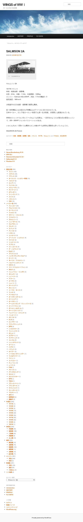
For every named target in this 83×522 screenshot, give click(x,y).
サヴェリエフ (13, 388)
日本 (10, 201)
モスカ (11, 374)
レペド (11, 365)
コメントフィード (12, 507)
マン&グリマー (13, 356)
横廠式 (11, 399)
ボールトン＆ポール (15, 308)
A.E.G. (11, 265)
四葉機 (11, 436)
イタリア (11, 181)
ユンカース (12, 235)
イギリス (11, 174)
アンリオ (11, 231)
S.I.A (10, 319)
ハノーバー (12, 276)
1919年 (11, 422)
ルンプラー (12, 322)
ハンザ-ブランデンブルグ (17, 256)
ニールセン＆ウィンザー (16, 354)
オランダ (11, 192)
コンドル (11, 340)
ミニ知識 (9, 472)
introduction (10, 36)
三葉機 (11, 433)
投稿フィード (10, 505)
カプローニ (12, 335)
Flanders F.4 (10, 161)
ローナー (11, 258)
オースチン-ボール (14, 297)
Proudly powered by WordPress (41, 518)
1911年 (11, 404)
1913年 (11, 408)
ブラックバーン (14, 383)
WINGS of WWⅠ (14, 4)
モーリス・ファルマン (16, 260)
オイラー (11, 351)
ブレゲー (11, 226)
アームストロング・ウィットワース (20, 303)
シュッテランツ (14, 342)
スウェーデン (13, 187)
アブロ (11, 244)
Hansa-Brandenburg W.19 (14, 152)
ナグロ (11, 347)
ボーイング (12, 285)
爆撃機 (11, 449)
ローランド (12, 210)
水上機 (11, 438)
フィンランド (13, 194)
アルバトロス (13, 208)
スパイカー (12, 360)
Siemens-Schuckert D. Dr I (15, 157)
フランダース (13, 385)
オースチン (12, 301)
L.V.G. (11, 233)
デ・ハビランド (14, 249)
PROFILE (30, 36)
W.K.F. (11, 269)
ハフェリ (11, 349)
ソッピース (12, 242)
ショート (11, 283)
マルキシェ (12, 392)
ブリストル (12, 253)
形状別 (8, 426)
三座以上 (11, 470)
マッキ (11, 292)
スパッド (11, 228)
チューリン (12, 363)
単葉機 (11, 429)
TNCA (11, 381)
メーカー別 (9, 203)
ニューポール (13, 222)
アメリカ (11, 185)
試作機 (11, 454)
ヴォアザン (12, 224)
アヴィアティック (14, 324)
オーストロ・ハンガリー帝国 (18, 178)
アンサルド (12, 294)
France (56, 136)
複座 (29, 136)
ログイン (9, 502)
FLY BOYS (39, 36)
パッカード (12, 315)
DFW (10, 326)
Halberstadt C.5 (11, 159)
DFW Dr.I (9, 154)
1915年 (11, 413)
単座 (10, 465)
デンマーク (12, 190)
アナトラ (11, 370)
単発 (14, 136)
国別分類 (9, 169)
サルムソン (47, 136)
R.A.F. (11, 251)
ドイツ (11, 171)
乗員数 (8, 463)
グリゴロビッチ (14, 372)
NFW (10, 379)
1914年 (11, 410)
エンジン (9, 456)
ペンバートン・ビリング (16, 313)
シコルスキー (13, 329)
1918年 (11, 420)
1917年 (40, 136)
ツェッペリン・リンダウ (16, 272)
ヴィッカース (13, 247)
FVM (10, 367)
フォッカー (12, 206)
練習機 (11, 442)
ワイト (11, 358)
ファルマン (12, 217)
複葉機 (19, 136)
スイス (11, 197)
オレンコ (11, 288)
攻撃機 (11, 452)
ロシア (11, 183)
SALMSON (63, 136)
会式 (10, 395)
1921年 (11, 424)
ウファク (11, 240)
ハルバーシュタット (15, 263)
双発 (10, 461)
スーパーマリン (14, 306)
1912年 (11, 406)
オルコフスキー (14, 376)
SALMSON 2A (15, 51)
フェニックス (13, 331)
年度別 (8, 401)
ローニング (12, 299)
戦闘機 (11, 447)
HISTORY (21, 36)
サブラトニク (13, 338)
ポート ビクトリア (14, 310)
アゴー (11, 278)
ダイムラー (12, 274)
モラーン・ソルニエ (15, 215)
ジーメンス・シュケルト (16, 238)
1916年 (11, 415)
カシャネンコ (13, 390)
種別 (7, 440)
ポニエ (11, 333)
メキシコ (11, 199)
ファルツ (11, 212)
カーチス (11, 281)
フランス (34, 136)
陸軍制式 (11, 397)
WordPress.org (11, 509)
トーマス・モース (14, 290)
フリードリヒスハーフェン (17, 267)
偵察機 (24, 136)
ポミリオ (11, 317)
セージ (11, 345)
